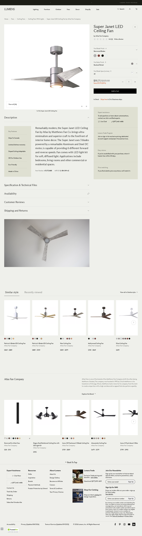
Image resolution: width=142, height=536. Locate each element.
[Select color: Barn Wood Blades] (7, 338)
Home (6, 19)
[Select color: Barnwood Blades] (63, 338)
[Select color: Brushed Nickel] (119, 338)
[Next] (91, 2)
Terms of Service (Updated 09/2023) (57, 524)
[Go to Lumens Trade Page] (78, 476)
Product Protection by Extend (37, 488)
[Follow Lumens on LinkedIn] (133, 524)
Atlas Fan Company (102, 36)
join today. (94, 477)
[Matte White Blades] (106, 55)
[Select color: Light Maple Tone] (71, 338)
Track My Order (12, 491)
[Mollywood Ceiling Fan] (101, 313)
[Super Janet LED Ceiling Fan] (47, 67)
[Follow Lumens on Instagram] (124, 524)
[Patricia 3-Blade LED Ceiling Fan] (17, 313)
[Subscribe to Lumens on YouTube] (129, 524)
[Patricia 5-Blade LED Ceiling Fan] (45, 313)
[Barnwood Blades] (95, 55)
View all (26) (13, 104)
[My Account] (130, 9)
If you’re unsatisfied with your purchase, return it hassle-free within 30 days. (113, 155)
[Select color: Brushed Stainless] (15, 438)
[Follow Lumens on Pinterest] (119, 524)
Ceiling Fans (21, 19)
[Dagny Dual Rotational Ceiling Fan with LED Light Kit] (46, 413)
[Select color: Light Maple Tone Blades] (13, 338)
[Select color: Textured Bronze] (9, 438)
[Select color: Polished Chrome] (7, 438)
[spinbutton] (129, 82)
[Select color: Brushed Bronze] (17, 438)
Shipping (10, 495)
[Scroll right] (133, 323)
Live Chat (104, 121)
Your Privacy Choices (56, 492)
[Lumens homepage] (9, 9)
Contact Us (10, 488)
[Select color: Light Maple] (73, 438)
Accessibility (11, 524)
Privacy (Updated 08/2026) (30, 524)
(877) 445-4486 (118, 121)
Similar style (11, 292)
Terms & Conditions (56, 488)
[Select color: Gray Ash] (69, 338)
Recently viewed (33, 292)
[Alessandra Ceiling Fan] (104, 413)
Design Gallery (55, 478)
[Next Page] (86, 106)
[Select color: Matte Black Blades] (9, 338)
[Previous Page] (82, 106)
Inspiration (31, 478)
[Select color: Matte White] (69, 438)
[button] (101, 39)
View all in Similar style (128, 292)
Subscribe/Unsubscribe (14, 502)
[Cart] (136, 9)
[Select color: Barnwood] (65, 438)
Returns (9, 499)
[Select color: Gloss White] (121, 338)
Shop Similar (19, 333)
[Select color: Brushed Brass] (19, 438)
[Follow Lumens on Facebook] (115, 524)
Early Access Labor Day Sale (71, 2)
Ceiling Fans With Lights (36, 19)
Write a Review (118, 39)
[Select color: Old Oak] (125, 338)
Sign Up (130, 482)
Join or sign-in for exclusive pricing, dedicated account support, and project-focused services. (113, 138)
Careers (52, 485)
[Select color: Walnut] (127, 338)
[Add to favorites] (135, 27)
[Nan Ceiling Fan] (73, 313)
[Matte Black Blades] (102, 55)
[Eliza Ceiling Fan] (129, 313)
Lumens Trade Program (128, 2)
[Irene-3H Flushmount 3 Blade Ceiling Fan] (75, 413)
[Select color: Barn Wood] (117, 338)
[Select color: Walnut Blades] (5, 338)
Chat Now (17, 476)
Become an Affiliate (56, 481)
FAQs (30, 474)
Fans (12, 19)
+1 (29, 438)
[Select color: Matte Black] (129, 338)
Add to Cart (115, 91)
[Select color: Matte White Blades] (11, 338)
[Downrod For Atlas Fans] (17, 413)
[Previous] (50, 2)
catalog (96, 495)
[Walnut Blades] (98, 55)
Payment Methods (34, 485)
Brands (30, 481)
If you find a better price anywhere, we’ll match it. (114, 171)
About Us (53, 474)
